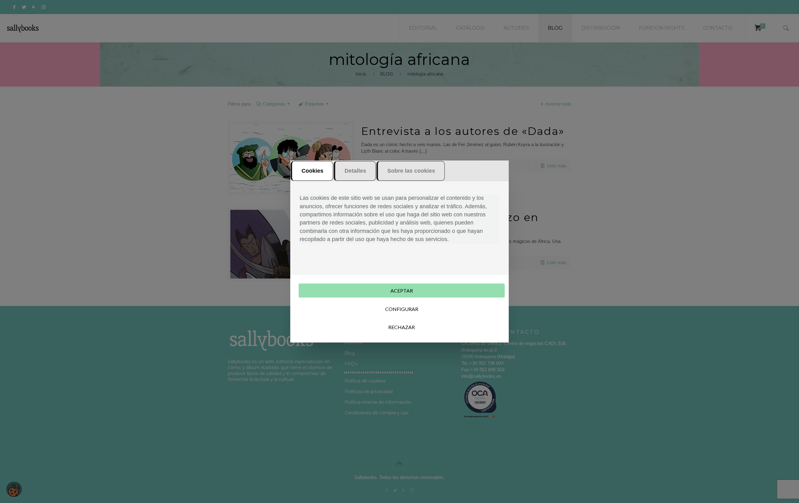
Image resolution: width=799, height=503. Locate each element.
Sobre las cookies (411, 171)
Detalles (355, 171)
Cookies (312, 171)
